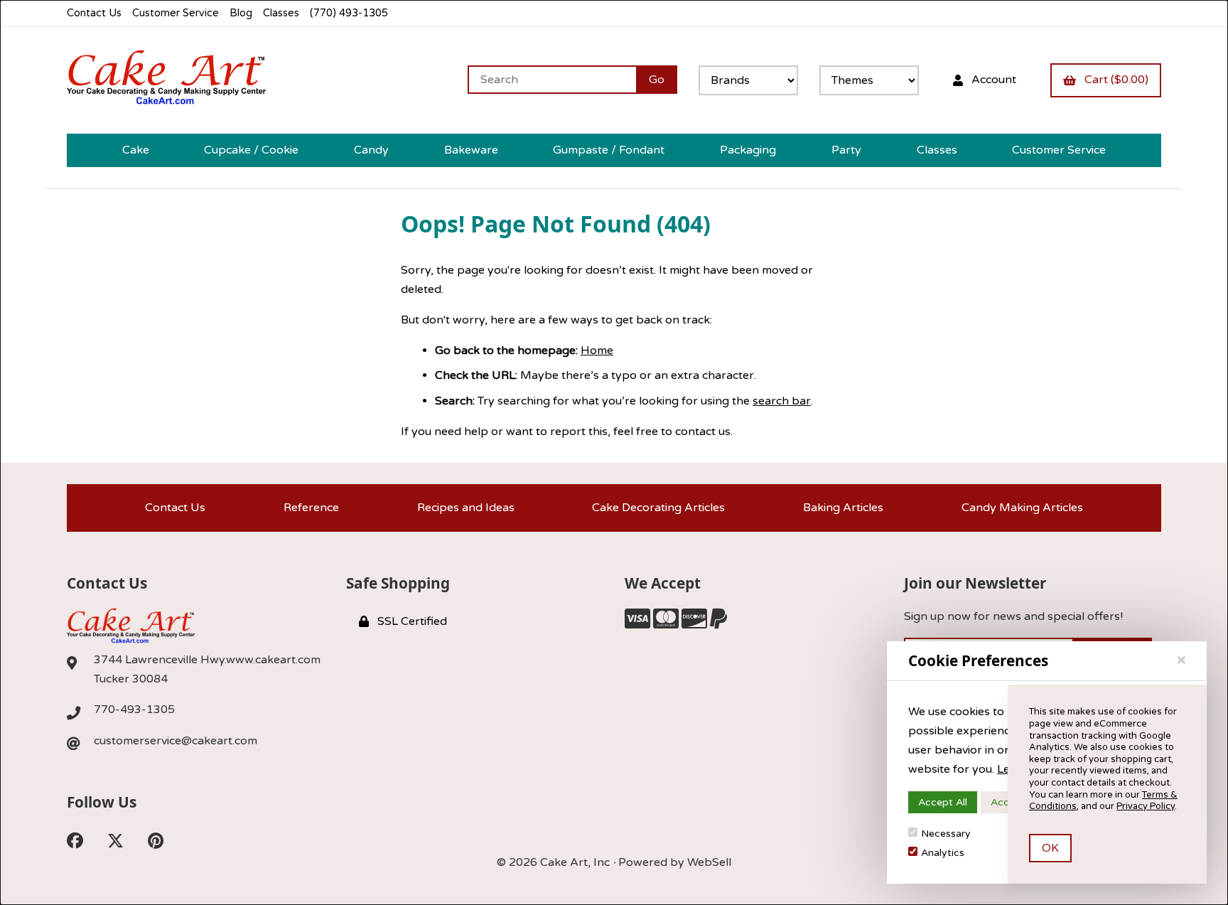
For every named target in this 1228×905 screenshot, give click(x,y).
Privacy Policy (1145, 806)
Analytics (942, 853)
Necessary (946, 834)
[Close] (1181, 660)
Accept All (942, 802)
